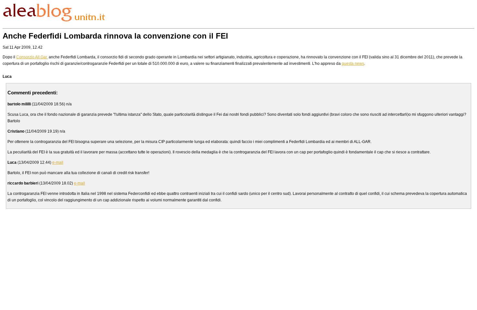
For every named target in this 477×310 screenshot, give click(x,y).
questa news (353, 63)
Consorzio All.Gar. (32, 57)
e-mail (57, 162)
